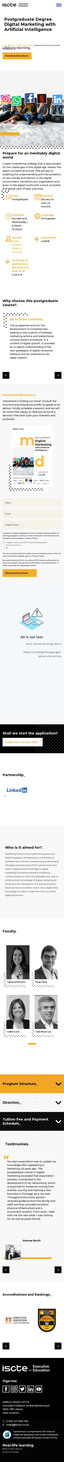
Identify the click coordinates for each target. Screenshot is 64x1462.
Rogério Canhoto (17, 250)
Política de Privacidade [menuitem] (11, 1452)
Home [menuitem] (5, 45)
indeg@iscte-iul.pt (17, 1424)
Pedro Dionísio (17, 243)
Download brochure (17, 55)
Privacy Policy (31, 538)
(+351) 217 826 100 (17, 1421)
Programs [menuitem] (14, 45)
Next (58, 375)
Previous (6, 375)
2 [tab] (33, 1044)
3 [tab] (35, 1044)
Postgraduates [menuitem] (26, 45)
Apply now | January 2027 (21, 742)
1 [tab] (30, 1044)
